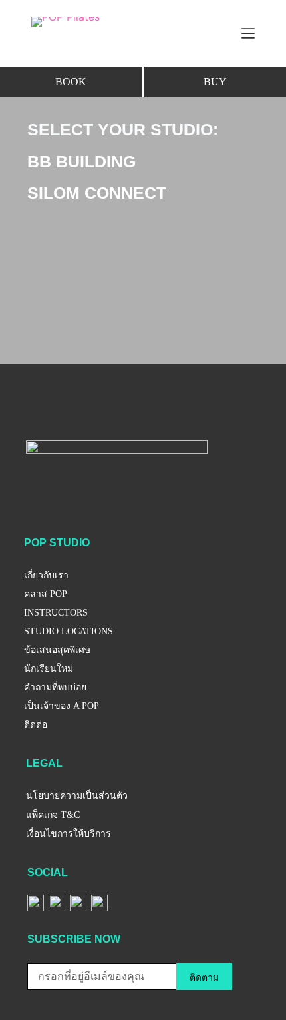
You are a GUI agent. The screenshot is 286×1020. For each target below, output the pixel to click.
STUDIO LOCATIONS (68, 631)
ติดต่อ (35, 725)
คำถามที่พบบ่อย (55, 687)
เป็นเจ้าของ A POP (61, 706)
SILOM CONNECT (96, 192)
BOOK (70, 81)
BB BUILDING (81, 161)
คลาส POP (45, 594)
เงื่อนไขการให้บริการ (68, 834)
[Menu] (248, 33)
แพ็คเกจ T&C (53, 815)
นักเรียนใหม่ (48, 669)
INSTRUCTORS (56, 613)
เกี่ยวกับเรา (46, 575)
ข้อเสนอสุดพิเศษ (57, 650)
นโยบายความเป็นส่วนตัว (77, 796)
